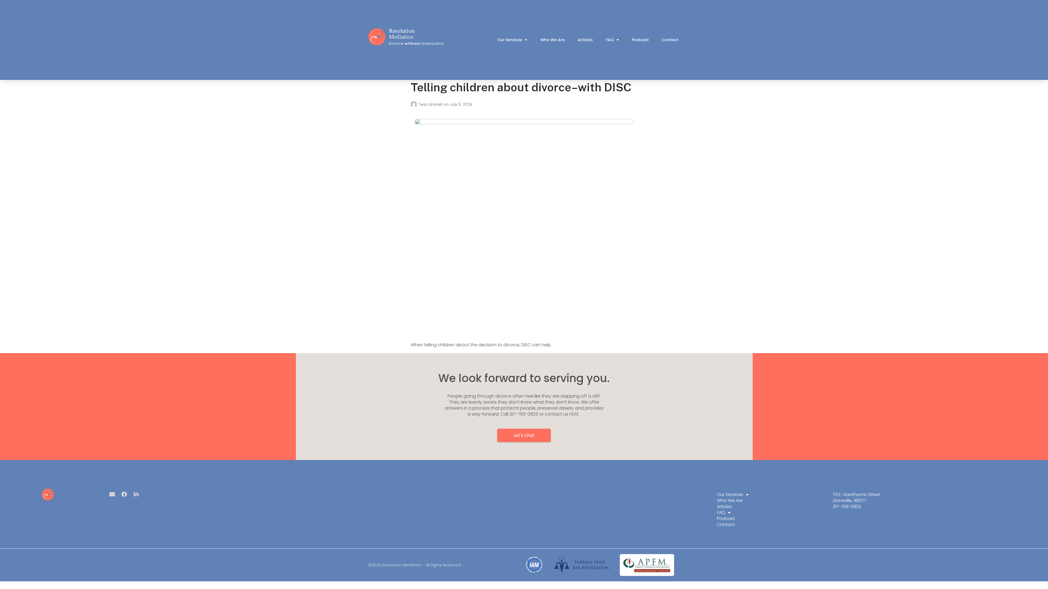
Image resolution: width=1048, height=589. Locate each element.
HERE (574, 414)
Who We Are (552, 40)
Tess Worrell (431, 104)
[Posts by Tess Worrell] (415, 104)
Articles (585, 40)
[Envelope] (112, 494)
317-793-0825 (847, 506)
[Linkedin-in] (136, 494)
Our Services (509, 40)
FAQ (610, 40)
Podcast (640, 40)
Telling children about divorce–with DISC (521, 87)
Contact (670, 40)
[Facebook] (124, 494)
